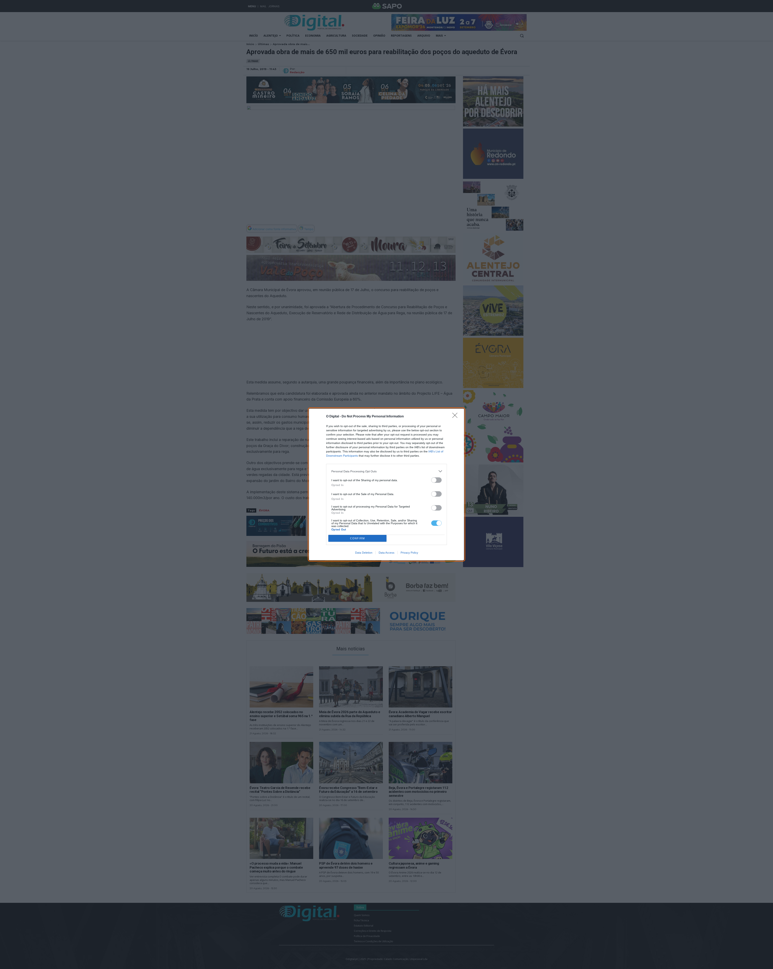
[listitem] (386, 471)
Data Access (386, 552)
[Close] (456, 416)
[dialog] (386, 484)
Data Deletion (363, 552)
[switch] (436, 480)
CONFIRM (357, 538)
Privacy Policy (409, 552)
